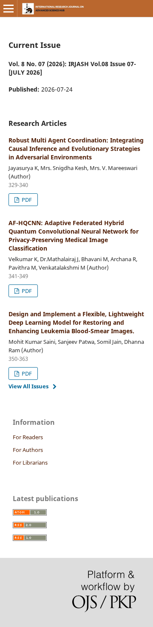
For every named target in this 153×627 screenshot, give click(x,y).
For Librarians (30, 462)
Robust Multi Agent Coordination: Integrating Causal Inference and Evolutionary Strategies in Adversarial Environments (76, 148)
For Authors (28, 450)
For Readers (28, 437)
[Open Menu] (8, 8)
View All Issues (28, 386)
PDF (26, 199)
